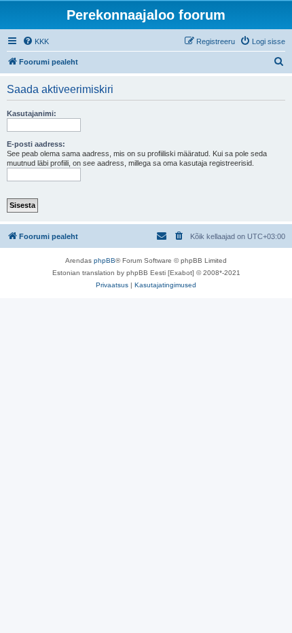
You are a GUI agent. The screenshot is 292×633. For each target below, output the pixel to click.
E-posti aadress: (36, 144)
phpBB (104, 260)
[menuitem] (35, 41)
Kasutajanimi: (31, 113)
